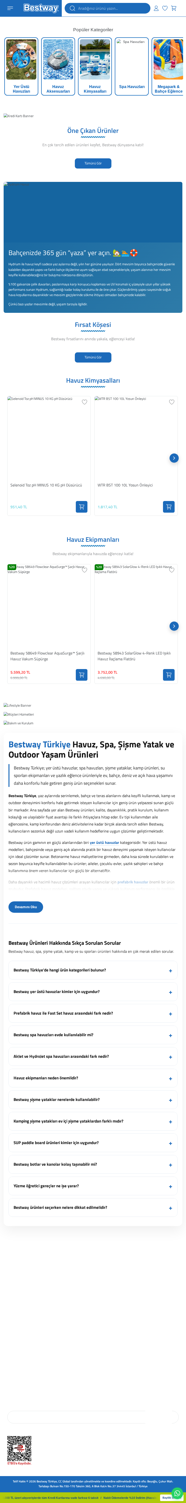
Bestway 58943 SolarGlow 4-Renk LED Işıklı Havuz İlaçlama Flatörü (134, 656)
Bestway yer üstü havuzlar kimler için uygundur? (57, 991)
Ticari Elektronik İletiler (21, 1369)
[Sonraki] (174, 458)
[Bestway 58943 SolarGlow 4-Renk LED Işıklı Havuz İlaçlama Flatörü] (136, 605)
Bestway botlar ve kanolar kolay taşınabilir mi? (55, 1164)
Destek (98, 1301)
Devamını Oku (26, 907)
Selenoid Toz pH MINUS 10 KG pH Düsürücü (46, 485)
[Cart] (174, 8)
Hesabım (99, 1294)
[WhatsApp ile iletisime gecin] (177, 1493)
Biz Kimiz (12, 1294)
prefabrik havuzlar (132, 882)
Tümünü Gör (93, 163)
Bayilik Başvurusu (105, 1349)
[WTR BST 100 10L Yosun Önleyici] (136, 437)
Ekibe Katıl (13, 1308)
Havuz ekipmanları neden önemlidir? (46, 1078)
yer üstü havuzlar (104, 842)
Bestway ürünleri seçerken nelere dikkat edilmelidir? (60, 1207)
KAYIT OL (158, 1417)
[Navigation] (10, 8)
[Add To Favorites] (84, 402)
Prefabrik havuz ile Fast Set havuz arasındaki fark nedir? (63, 1013)
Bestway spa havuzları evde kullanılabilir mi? (53, 1035)
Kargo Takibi (101, 1308)
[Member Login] (156, 8)
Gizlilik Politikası (17, 1362)
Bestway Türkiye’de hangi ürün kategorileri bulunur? (60, 970)
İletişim (11, 1314)
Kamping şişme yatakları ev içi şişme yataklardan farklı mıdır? (68, 1121)
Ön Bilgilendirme (17, 1342)
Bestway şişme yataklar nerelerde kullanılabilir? (57, 1099)
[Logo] (41, 8)
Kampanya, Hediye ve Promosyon (27, 1376)
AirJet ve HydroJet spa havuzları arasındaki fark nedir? (61, 1056)
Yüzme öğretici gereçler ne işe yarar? (46, 1186)
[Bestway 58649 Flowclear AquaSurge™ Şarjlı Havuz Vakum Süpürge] (49, 605)
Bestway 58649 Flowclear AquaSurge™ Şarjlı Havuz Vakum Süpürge (47, 656)
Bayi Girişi (100, 1342)
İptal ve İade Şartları (19, 1349)
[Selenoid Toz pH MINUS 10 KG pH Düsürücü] (49, 437)
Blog (10, 1301)
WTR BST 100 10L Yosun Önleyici (125, 485)
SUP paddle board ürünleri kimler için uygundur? (56, 1142)
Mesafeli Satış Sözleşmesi (23, 1356)
